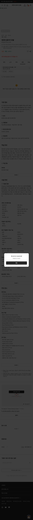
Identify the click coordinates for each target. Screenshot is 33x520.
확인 (16, 263)
